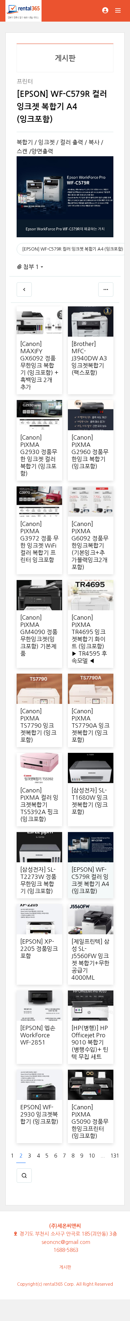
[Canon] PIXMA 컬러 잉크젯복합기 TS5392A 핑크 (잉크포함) (39, 804)
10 (92, 1155)
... (102, 1155)
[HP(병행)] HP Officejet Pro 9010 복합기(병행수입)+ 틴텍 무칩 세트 (90, 1042)
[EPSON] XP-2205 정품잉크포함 (39, 949)
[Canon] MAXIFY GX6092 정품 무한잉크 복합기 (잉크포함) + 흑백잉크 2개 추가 (39, 365)
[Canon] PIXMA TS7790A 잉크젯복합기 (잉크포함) (90, 725)
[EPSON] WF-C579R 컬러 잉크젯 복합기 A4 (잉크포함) (72, 249)
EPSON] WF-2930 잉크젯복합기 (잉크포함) (39, 1114)
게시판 (65, 1267)
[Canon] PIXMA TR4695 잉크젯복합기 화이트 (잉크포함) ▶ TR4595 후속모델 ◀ (89, 639)
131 (114, 1155)
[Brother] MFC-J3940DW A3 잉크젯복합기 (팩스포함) (89, 358)
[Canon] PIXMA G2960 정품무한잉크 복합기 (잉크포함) (90, 452)
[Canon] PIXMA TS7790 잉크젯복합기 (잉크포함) (38, 725)
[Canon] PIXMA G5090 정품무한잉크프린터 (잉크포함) (90, 1121)
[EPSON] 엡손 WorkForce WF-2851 (37, 1035)
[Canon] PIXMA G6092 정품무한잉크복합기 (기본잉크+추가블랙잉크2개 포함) (90, 545)
